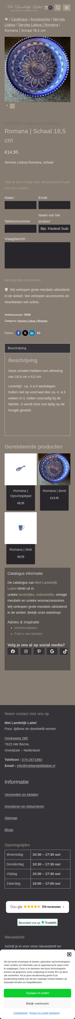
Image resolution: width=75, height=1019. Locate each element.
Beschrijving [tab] (17, 348)
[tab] (12, 106)
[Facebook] (18, 333)
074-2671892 (32, 760)
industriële (45, 595)
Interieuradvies (25, 628)
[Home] (6, 19)
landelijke (26, 595)
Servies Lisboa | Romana (32, 123)
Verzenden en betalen (21, 794)
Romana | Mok (20, 549)
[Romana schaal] (37, 69)
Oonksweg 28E (16, 738)
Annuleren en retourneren (24, 806)
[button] (69, 954)
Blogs (9, 830)
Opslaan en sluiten (37, 993)
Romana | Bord (54, 491)
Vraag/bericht (16, 239)
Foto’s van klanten (28, 634)
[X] (25, 333)
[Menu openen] (66, 7)
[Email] (39, 333)
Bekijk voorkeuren (37, 1003)
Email (43, 198)
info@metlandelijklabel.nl (36, 766)
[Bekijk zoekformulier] (57, 7)
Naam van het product (49, 218)
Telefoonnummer (17, 221)
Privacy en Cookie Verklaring (44, 1013)
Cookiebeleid (20, 1013)
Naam (10, 198)
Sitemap (11, 818)
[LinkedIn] (32, 333)
